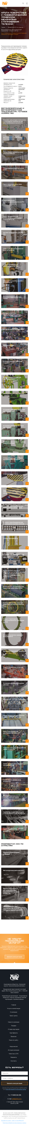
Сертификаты (14, 1033)
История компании (13, 1050)
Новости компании (13, 1022)
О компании (13, 1012)
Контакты (13, 1061)
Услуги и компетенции (13, 1008)
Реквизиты (14, 1057)
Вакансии (13, 1036)
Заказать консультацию (14, 957)
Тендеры (13, 1025)
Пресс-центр (13, 1015)
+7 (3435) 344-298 (16, 1095)
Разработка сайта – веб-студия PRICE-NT (12, 1120)
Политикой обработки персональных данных (16, 1089)
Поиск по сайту (13, 1040)
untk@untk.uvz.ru (16, 1099)
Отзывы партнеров (13, 1029)
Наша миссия (14, 1046)
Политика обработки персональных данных (14, 1122)
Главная (13, 1005)
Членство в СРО (13, 1053)
